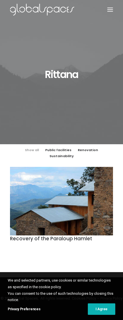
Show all (32, 150)
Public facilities (58, 150)
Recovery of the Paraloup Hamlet (51, 238)
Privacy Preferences (24, 309)
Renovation (88, 150)
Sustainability (61, 156)
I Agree (102, 309)
